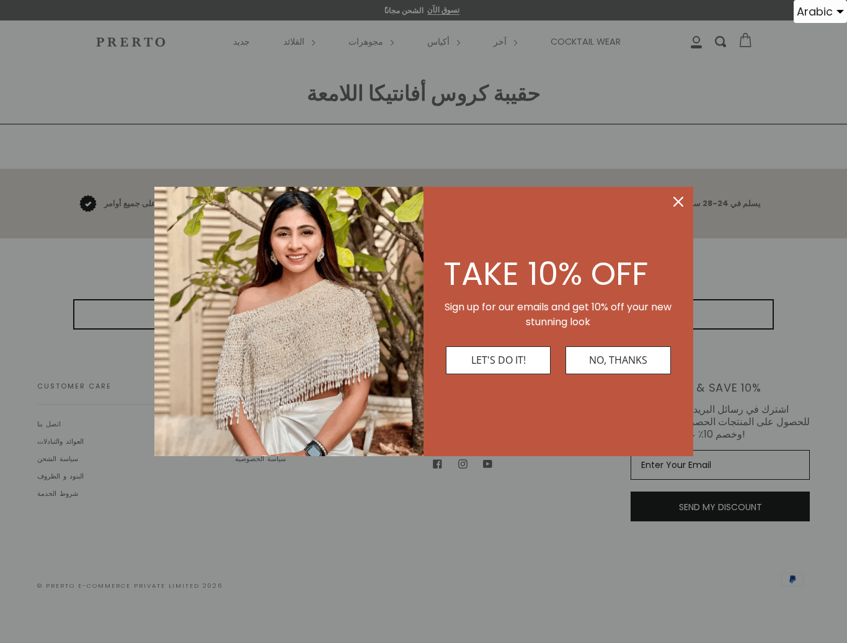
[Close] (678, 202)
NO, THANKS (618, 360)
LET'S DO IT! (498, 360)
